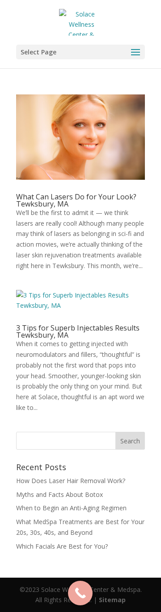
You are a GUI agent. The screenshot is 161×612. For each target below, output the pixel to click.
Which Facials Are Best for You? (62, 546)
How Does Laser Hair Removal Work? (70, 480)
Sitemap (112, 599)
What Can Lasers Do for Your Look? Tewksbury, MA (76, 200)
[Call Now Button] (80, 593)
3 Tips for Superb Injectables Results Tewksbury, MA (78, 331)
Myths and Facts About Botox (59, 494)
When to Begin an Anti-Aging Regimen (71, 508)
